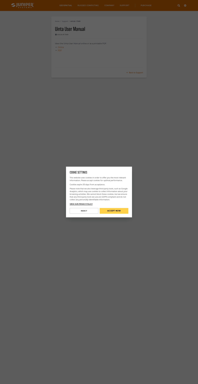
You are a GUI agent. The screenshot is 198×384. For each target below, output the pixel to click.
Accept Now (114, 211)
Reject (84, 211)
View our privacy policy (81, 204)
